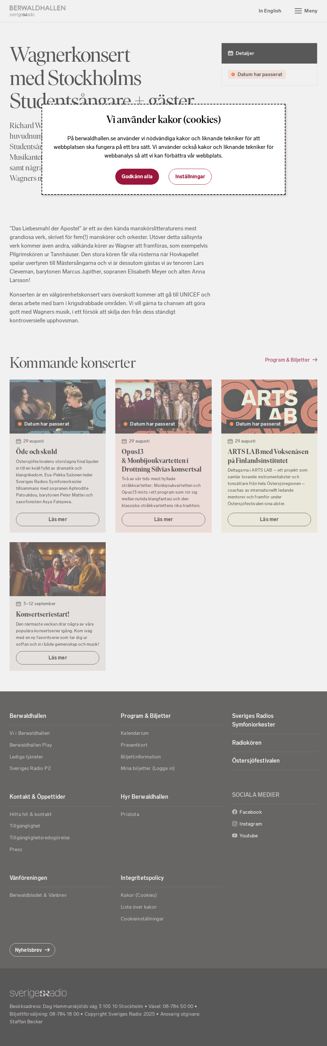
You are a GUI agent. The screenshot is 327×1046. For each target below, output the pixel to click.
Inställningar (190, 176)
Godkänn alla (137, 176)
